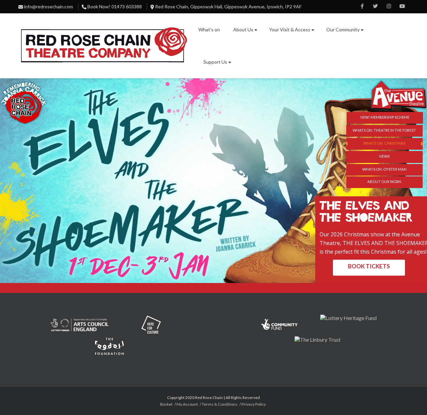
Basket (166, 404)
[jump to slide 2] (384, 144)
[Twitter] (375, 6)
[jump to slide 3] (384, 157)
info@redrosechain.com (48, 6)
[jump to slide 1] (384, 131)
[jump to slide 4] (384, 170)
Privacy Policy (254, 404)
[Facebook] (362, 6)
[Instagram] (388, 6)
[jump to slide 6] (385, 118)
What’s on (209, 29)
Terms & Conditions (220, 404)
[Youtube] (402, 6)
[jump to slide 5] (384, 182)
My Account (187, 404)
